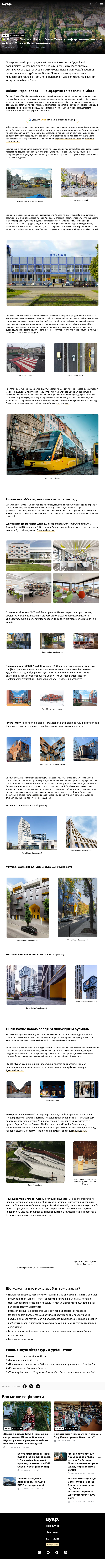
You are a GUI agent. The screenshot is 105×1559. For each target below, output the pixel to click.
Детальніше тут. (46, 530)
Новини (59, 1428)
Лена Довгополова (37, 47)
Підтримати (52, 1545)
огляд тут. (77, 679)
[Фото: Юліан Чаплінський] (28, 555)
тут (58, 403)
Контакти (52, 1538)
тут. (67, 403)
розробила (37, 795)
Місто (5, 35)
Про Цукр (52, 1525)
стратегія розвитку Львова (68, 139)
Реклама (52, 1532)
